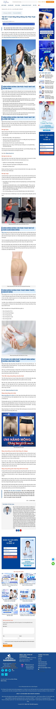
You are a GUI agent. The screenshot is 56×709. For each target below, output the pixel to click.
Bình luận (5, 626)
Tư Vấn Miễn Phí (50, 1)
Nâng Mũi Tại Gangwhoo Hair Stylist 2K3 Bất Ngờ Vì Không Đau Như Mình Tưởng (49, 97)
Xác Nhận (10, 556)
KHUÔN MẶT (11, 5)
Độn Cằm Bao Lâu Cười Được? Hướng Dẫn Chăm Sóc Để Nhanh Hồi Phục (49, 76)
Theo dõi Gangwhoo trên (6, 21)
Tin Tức (35, 5)
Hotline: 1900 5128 (41, 1)
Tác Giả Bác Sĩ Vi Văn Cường (8, 504)
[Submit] (36, 2)
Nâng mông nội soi (10, 153)
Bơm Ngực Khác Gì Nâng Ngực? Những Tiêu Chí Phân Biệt (49, 91)
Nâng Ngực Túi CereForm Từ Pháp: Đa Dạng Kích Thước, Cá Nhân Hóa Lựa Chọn (10, 585)
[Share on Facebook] (17, 530)
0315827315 (27, 660)
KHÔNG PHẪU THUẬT (26, 5)
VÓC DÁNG (17, 5)
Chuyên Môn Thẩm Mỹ (17, 9)
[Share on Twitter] (19, 530)
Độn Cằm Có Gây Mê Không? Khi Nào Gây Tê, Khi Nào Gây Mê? (49, 87)
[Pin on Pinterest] (21, 530)
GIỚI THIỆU (3, 5)
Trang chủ (4, 9)
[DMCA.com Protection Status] (41, 670)
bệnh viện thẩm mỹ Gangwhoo (14, 490)
